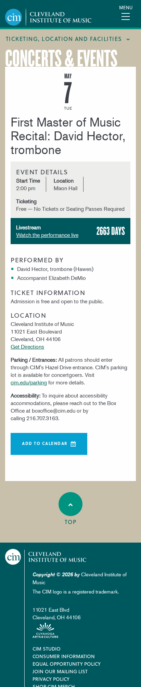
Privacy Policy (51, 679)
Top (71, 522)
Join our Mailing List (60, 671)
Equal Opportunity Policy (67, 663)
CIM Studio (47, 648)
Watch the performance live (47, 234)
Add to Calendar (45, 443)
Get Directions (27, 346)
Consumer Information (64, 656)
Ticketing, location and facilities (64, 39)
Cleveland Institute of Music (46, 557)
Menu (125, 7)
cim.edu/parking (29, 382)
